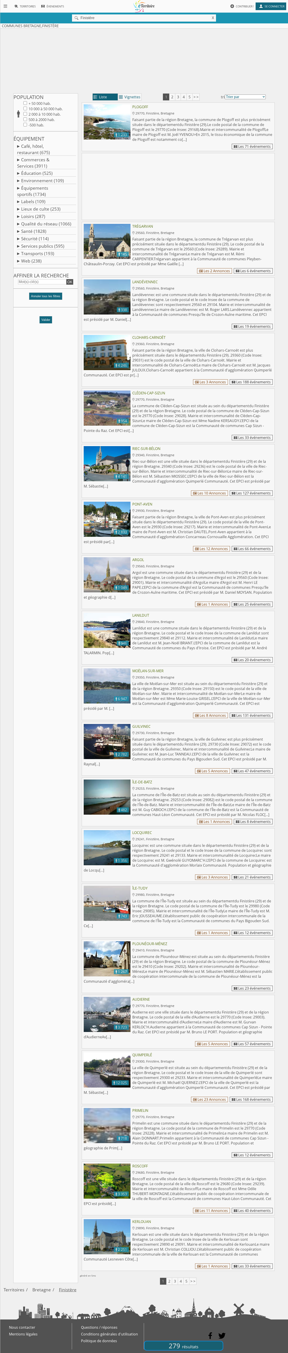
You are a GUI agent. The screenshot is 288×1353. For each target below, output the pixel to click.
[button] (46, 297)
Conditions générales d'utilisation (109, 1334)
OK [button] (69, 281)
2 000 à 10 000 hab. (44, 114)
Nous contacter (22, 1327)
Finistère (67, 1290)
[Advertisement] (144, 60)
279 (183, 1345)
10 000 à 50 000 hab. (45, 108)
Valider (45, 319)
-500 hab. (36, 125)
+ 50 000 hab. (39, 103)
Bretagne (41, 1290)
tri (223, 96)
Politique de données (99, 1340)
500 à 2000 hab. (41, 119)
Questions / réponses (99, 1327)
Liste (100, 96)
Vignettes (129, 96)
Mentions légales (23, 1334)
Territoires (14, 1290)
